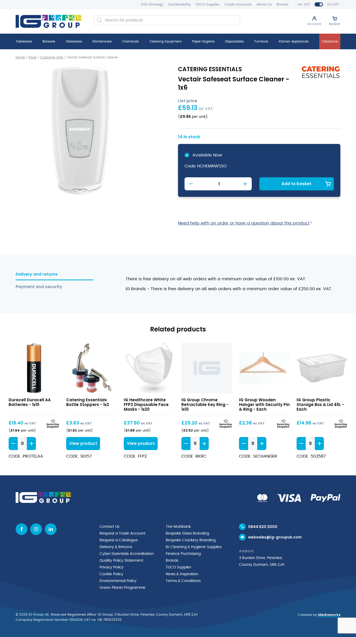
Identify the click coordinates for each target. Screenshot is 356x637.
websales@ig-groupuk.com (275, 537)
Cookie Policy (111, 574)
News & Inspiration (182, 574)
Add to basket (296, 183)
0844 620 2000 (262, 526)
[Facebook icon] (21, 529)
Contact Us (109, 527)
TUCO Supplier (207, 4)
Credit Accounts (238, 4)
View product (34, 368)
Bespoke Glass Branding (187, 533)
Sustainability (179, 4)
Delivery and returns (37, 274)
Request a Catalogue (119, 540)
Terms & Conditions (183, 581)
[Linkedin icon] (51, 529)
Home (20, 57)
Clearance (330, 41)
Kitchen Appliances (294, 41)
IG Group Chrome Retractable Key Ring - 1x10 (205, 404)
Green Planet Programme (122, 588)
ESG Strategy (152, 4)
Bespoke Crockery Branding (191, 540)
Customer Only (51, 57)
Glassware (74, 41)
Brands (283, 4)
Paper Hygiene (203, 41)
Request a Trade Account (122, 533)
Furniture (261, 41)
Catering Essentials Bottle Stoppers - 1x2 (87, 402)
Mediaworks (329, 614)
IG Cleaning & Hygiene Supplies (194, 547)
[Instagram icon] (36, 529)
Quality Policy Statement (121, 560)
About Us (264, 4)
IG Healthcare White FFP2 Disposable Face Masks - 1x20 (146, 404)
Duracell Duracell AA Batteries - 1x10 (30, 402)
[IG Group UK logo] (48, 21)
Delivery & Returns (116, 547)
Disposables (234, 41)
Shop (32, 57)
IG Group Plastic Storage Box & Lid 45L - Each (320, 404)
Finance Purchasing (183, 554)
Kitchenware (102, 41)
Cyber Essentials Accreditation (127, 554)
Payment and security (39, 286)
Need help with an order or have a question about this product (244, 223)
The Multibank (178, 527)
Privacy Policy (112, 567)
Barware (48, 41)
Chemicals (130, 41)
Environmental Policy (118, 581)
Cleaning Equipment (165, 41)
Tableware (24, 41)
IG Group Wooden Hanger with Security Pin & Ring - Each (264, 404)
